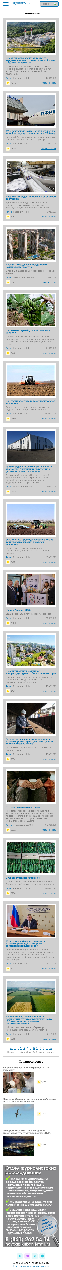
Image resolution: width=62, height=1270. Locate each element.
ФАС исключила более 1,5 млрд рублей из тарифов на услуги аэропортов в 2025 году (30, 132)
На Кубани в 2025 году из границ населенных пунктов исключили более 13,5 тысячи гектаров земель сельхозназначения (29, 1019)
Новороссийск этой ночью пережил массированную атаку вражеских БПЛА (27, 1131)
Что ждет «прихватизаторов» (23, 807)
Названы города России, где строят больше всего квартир (26, 265)
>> (50, 1048)
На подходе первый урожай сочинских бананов (29, 331)
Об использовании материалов (31, 1266)
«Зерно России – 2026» (18, 610)
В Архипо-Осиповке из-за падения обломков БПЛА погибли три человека (29, 1100)
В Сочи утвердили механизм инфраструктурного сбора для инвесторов (31, 672)
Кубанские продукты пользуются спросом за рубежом (31, 197)
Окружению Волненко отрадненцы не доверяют (26, 1068)
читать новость (48, 83)
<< (11, 1048)
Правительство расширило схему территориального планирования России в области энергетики (31, 60)
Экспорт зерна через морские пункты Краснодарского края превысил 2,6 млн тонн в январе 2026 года (29, 741)
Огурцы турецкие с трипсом (23, 877)
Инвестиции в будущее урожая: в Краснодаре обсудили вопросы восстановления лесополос (25, 943)
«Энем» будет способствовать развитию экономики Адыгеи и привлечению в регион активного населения (29, 468)
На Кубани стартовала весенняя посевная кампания (30, 402)
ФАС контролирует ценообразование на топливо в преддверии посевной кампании (29, 541)
